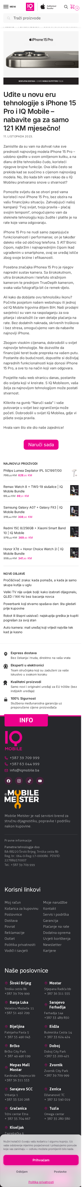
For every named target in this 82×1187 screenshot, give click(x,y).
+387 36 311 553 (17, 1080)
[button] (73, 7)
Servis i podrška (56, 914)
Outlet (10, 938)
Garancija (50, 920)
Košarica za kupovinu (21, 908)
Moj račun (13, 902)
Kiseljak (17, 1127)
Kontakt (49, 908)
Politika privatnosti (41, 1182)
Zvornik (56, 1065)
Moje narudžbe (55, 902)
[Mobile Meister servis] (41, 799)
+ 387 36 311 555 (57, 993)
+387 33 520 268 (17, 1099)
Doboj (54, 1045)
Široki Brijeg (20, 983)
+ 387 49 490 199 (17, 1056)
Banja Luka (19, 1002)
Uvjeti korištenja (56, 938)
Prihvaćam (41, 1160)
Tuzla (54, 1108)
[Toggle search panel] (66, 6)
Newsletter (52, 945)
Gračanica (18, 1108)
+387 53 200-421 (56, 1056)
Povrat (10, 926)
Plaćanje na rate (56, 926)
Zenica (55, 1089)
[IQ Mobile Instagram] (19, 781)
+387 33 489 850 (56, 1018)
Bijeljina (17, 1026)
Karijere (49, 950)
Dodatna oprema (56, 932)
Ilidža (54, 1026)
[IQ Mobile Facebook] (8, 781)
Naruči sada (41, 444)
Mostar (55, 983)
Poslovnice (13, 914)
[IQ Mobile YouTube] (40, 781)
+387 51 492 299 (17, 1013)
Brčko (15, 1045)
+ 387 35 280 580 (57, 1119)
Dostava (11, 920)
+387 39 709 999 (23, 865)
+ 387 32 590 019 (57, 1099)
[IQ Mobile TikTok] (29, 781)
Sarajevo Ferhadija (57, 1004)
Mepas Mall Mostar (20, 1067)
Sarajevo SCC (21, 1089)
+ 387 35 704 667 (17, 1119)
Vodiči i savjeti (16, 950)
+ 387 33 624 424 (57, 1037)
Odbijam (22, 1171)
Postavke (60, 1171)
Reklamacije (15, 932)
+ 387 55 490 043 (17, 1037)
